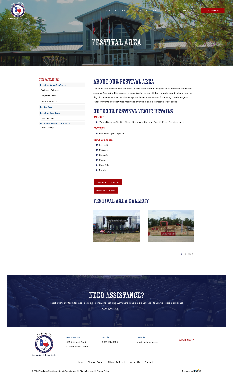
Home (96, 11)
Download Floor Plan (107, 182)
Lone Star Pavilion (48, 118)
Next (190, 254)
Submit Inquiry (186, 340)
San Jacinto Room (48, 96)
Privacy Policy (102, 371)
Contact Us (189, 11)
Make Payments (212, 10)
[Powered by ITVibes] (197, 371)
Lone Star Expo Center (50, 113)
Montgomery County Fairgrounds (55, 123)
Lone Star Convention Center (53, 85)
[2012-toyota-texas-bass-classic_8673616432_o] (116, 241)
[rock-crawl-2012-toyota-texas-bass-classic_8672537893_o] (171, 241)
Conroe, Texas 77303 (77, 346)
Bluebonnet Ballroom (49, 90)
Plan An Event (115, 11)
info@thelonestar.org (147, 342)
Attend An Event (145, 11)
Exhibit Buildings (47, 128)
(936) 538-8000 (110, 342)
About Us (135, 362)
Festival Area (46, 107)
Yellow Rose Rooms (49, 101)
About (169, 11)
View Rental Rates (105, 190)
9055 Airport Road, (76, 342)
